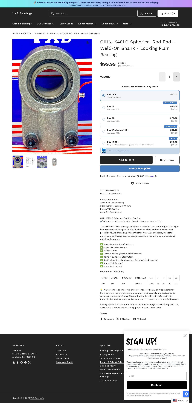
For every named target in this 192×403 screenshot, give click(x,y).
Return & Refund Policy (112, 362)
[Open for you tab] (186, 394)
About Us (61, 350)
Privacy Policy (107, 354)
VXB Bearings (22, 13)
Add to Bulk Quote (140, 168)
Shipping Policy (107, 366)
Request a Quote (64, 362)
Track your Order (109, 380)
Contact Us (61, 354)
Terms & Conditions (110, 358)
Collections (26, 33)
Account (148, 13)
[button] (168, 13)
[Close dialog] (185, 335)
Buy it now (167, 160)
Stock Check (62, 358)
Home (15, 33)
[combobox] (92, 13)
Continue (156, 385)
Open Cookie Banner (110, 369)
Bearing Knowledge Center (113, 350)
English (181, 400)
